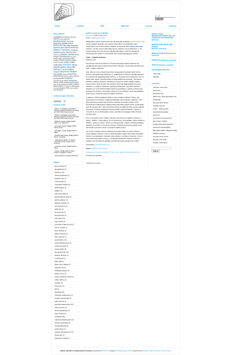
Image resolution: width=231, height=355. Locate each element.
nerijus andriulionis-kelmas (63, 277)
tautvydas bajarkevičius (62, 304)
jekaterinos (56, 54)
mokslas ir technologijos (63, 69)
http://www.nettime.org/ (136, 41)
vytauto (72, 88)
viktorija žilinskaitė (60, 326)
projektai (80, 26)
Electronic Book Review (160, 103)
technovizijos (74, 82)
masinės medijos (65, 60)
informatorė (58, 218)
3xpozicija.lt (156, 90)
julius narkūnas (59, 237)
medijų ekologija (58, 62)
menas (67, 64)
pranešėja (58, 292)
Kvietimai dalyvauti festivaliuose (163, 124)
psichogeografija (58, 78)
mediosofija (57, 65)
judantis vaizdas (67, 54)
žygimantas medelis (61, 338)
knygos (56, 57)
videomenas (75, 86)
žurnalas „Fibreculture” (160, 142)
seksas (65, 80)
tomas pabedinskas (61, 310)
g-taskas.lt (156, 115)
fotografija (74, 45)
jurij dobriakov (59, 240)
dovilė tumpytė (59, 187)
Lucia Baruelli (59, 258)
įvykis (76, 88)
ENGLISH (125, 26)
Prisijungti (156, 77)
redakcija (172, 26)
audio (61, 39)
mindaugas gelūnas (61, 270)
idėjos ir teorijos (61, 49)
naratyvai (56, 72)
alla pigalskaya (59, 169)
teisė (54, 84)
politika (71, 76)
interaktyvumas (59, 52)
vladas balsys (59, 329)
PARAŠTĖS (72, 74)
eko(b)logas (157, 99)
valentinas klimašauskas (63, 320)
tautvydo (67, 82)
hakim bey (58, 209)
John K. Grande (60, 227)
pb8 (56, 289)
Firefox (155, 109)
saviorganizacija (58, 80)
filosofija (66, 45)
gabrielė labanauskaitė (62, 197)
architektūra (57, 37)
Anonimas (58, 172)
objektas (65, 74)
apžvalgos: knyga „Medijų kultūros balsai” (65, 131)
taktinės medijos (58, 82)
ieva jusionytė (59, 212)
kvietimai (56, 58)
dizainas (70, 43)
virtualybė (62, 88)
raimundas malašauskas (63, 295)
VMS (102, 26)
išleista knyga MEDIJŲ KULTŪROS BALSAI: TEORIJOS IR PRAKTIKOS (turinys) (164, 37)
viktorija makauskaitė (61, 323)
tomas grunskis (60, 307)
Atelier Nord (157, 96)
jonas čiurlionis (59, 230)
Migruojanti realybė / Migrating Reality (165, 130)
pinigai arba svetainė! (94, 152)
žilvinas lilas (58, 335)
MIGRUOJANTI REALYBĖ (64, 67)
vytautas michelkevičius (62, 332)
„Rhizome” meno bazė (160, 87)
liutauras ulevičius (60, 255)
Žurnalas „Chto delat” (160, 139)
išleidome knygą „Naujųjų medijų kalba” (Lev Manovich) (64, 122)
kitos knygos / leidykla (160, 121)
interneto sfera (71, 52)
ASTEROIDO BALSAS (69, 37)
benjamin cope (59, 178)
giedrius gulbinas (60, 200)
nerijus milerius (59, 280)
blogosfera (57, 43)
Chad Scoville (59, 181)
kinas (77, 55)
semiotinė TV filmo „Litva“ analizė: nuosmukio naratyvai (120, 152)
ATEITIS (56, 39)
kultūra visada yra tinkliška (97, 33)
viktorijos (56, 88)
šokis (54, 90)
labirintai (65, 58)
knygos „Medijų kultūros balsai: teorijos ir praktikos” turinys (64, 151)
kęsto (60, 58)
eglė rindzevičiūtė (60, 194)
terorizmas (64, 84)
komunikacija (64, 57)
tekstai (57, 26)
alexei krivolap (59, 166)
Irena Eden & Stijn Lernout (63, 224)
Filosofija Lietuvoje (159, 106)
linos (69, 58)
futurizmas (56, 47)
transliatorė (58, 316)
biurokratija (70, 41)
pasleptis (57, 283)
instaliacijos (74, 50)
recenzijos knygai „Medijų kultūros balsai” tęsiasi (65, 126)
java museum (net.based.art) (162, 118)
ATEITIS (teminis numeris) (162, 65)
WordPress (105, 351)
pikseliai (65, 76)
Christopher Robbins (61, 184)
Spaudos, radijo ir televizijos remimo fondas (157, 351)
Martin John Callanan (61, 264)
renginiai (68, 78)
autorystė (66, 39)
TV (64, 86)
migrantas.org (59, 267)
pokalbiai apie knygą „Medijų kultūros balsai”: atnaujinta (66, 136)
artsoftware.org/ (158, 93)
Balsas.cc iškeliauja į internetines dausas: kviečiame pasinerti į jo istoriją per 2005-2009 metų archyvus (66, 110)
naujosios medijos (68, 71)
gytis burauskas (60, 206)
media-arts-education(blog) (161, 127)
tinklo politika (58, 86)
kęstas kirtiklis (59, 249)
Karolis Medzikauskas (62, 243)
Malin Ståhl (58, 261)
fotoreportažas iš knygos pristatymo (66, 155)
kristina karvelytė (60, 246)
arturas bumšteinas (61, 175)
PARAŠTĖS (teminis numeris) (164, 60)
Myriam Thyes (59, 273)
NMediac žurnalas (159, 133)
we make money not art (160, 136)
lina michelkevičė (60, 252)
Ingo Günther (59, 221)
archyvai (148, 26)
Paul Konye (58, 286)
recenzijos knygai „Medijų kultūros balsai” (65, 147)
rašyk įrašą (156, 74)
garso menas (65, 47)
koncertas (73, 56)
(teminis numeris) (159, 49)
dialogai (64, 43)
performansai (58, 76)
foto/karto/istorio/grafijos (160, 112)
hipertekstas (74, 47)
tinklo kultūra (73, 84)
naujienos (94, 38)
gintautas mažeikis (61, 203)
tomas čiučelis (59, 313)
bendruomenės (59, 41)
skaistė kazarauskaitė (62, 298)
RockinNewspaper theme (124, 351)
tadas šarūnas (59, 301)
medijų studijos (69, 62)
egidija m (57, 191)
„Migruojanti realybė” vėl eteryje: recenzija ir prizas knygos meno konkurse (64, 141)
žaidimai (60, 90)
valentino (68, 86)
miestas (74, 65)
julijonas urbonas (60, 234)
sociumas (73, 80)
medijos (73, 60)
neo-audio (57, 74)
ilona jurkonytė (59, 215)
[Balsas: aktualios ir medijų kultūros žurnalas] (64, 20)
